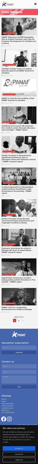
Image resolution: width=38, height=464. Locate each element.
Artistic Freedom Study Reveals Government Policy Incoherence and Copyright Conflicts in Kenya (18, 221)
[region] (19, 444)
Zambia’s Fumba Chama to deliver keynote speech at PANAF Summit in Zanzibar (18, 71)
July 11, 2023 (6, 196)
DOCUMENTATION (8, 412)
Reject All (19, 460)
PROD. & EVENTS (7, 406)
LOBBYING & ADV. (8, 408)
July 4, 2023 (6, 225)
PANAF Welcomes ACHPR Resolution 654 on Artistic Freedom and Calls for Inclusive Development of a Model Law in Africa (19, 40)
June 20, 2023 (6, 284)
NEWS (4, 401)
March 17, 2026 (7, 46)
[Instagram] (9, 419)
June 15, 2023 (6, 312)
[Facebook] (3, 419)
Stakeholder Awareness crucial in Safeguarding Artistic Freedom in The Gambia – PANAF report (18, 280)
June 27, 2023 (6, 255)
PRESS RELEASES (8, 403)
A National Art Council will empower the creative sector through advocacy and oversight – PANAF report (18, 128)
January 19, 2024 (8, 103)
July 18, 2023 (6, 164)
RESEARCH (5, 410)
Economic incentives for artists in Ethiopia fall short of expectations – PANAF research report (17, 250)
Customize (19, 454)
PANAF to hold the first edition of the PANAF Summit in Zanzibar (18, 99)
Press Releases (9, 33)
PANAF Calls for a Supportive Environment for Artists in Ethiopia (17, 308)
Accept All (19, 448)
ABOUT (4, 399)
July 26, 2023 (6, 132)
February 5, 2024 (8, 75)
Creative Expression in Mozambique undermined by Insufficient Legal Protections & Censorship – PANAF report (17, 190)
